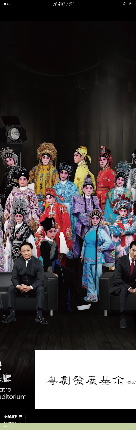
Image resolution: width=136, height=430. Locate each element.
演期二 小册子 (8, 426)
